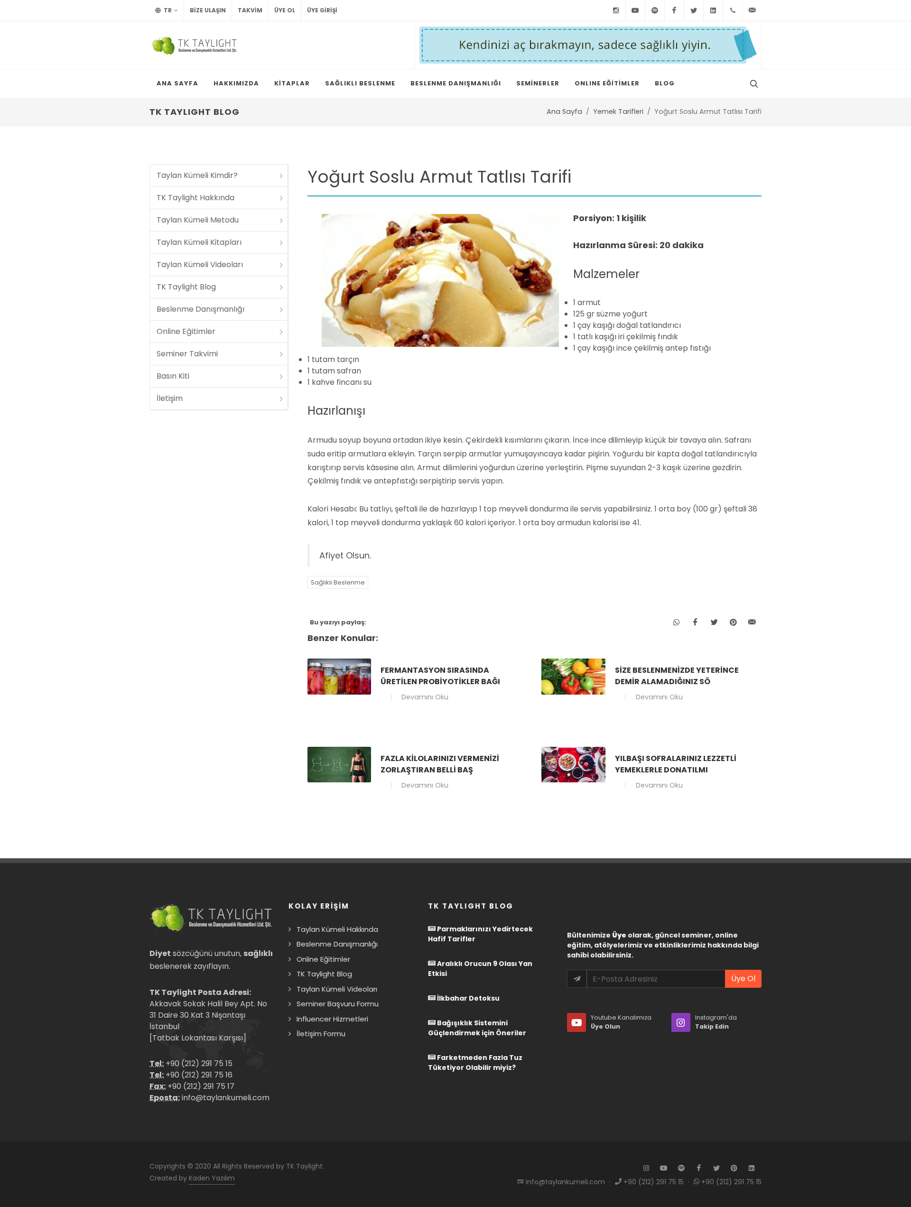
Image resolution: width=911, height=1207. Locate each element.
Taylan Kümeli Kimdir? (197, 175)
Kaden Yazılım (212, 1178)
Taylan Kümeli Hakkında (337, 929)
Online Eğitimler (186, 331)
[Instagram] (615, 10)
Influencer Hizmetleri (332, 1019)
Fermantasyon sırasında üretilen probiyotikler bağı (440, 676)
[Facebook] (674, 10)
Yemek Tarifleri (618, 111)
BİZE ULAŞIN (208, 10)
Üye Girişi (322, 10)
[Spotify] (654, 10)
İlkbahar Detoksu (468, 998)
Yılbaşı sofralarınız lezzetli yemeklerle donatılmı (675, 764)
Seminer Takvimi (187, 353)
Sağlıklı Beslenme (338, 582)
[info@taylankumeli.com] (752, 10)
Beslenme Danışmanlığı (200, 309)
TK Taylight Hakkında (195, 197)
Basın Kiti (173, 376)
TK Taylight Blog (186, 286)
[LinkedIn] (713, 10)
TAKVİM (250, 10)
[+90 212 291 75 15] (732, 10)
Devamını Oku (424, 697)
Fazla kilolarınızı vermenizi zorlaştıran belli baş (440, 764)
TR (167, 10)
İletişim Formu (321, 1034)
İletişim (170, 398)
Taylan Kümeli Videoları (200, 264)
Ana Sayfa (564, 111)
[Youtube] (635, 10)
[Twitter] (693, 10)
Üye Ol (284, 10)
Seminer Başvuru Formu (338, 1004)
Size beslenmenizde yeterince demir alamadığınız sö (677, 676)
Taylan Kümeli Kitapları (199, 242)
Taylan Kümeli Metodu (198, 219)
